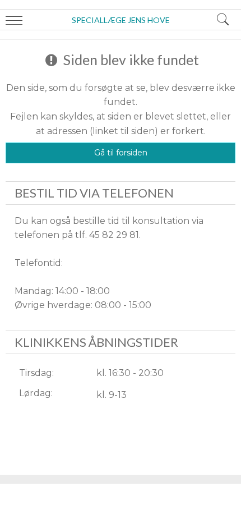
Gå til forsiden (120, 153)
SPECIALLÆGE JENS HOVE (121, 20)
